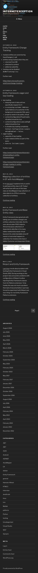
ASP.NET (6, 459)
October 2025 (8, 356)
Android (5, 455)
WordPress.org (8, 558)
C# (4, 467)
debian (5, 471)
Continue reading (9, 200)
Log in (5, 546)
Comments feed (8, 554)
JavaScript (6, 494)
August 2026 (7, 328)
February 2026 (8, 352)
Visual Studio (7, 526)
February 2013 (8, 423)
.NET (4, 443)
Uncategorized (8, 522)
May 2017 (6, 376)
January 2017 (7, 383)
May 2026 (6, 340)
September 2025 (9, 360)
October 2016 (7, 391)
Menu (20, 19)
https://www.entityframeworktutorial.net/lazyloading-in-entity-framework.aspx (16, 155)
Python (5, 514)
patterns (6, 510)
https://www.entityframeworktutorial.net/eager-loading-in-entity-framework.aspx (16, 164)
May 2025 (6, 364)
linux (4, 498)
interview (6, 490)
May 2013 (6, 415)
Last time (6, 268)
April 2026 (6, 344)
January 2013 (7, 427)
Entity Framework (9, 475)
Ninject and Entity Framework (16, 264)
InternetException (18, 11)
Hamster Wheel (8, 482)
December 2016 (8, 387)
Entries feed (7, 550)
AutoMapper (7, 463)
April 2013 (6, 419)
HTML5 (5, 486)
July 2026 (6, 332)
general (5, 478)
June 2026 (6, 336)
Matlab (5, 506)
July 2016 (6, 403)
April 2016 (6, 407)
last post (10, 184)
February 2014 (8, 411)
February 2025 (8, 368)
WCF (4, 530)
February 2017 (8, 379)
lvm (4, 502)
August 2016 (7, 399)
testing (5, 518)
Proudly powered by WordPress (13, 568)
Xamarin (6, 534)
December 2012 (8, 431)
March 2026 (7, 348)
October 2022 (7, 372)
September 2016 (9, 395)
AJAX (5, 451)
